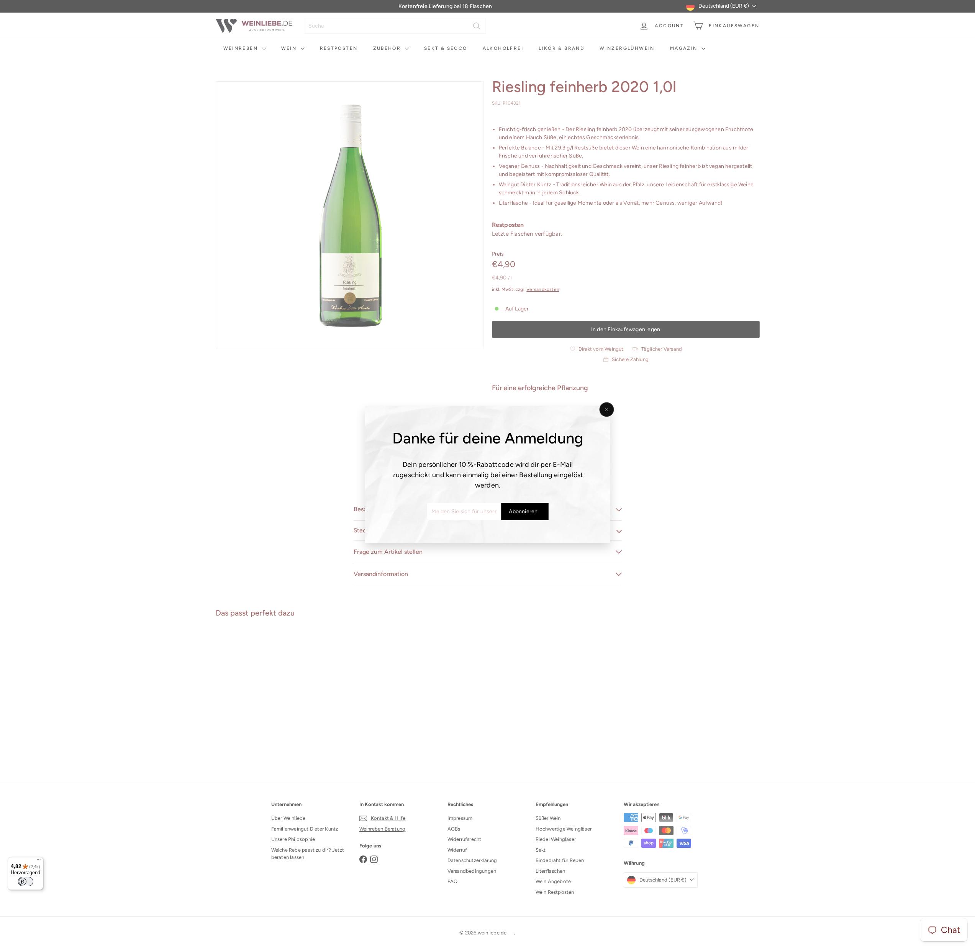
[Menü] (38, 861)
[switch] (25, 881)
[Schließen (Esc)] (606, 409)
